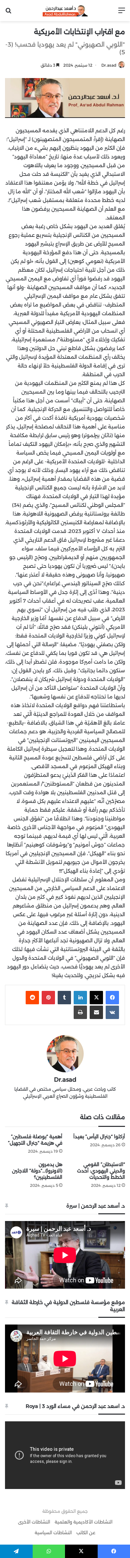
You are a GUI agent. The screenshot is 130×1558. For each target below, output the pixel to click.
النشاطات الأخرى (34, 1522)
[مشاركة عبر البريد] (96, 1012)
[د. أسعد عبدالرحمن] (65, 10)
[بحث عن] (8, 12)
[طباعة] (80, 1012)
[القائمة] (121, 12)
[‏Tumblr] (64, 997)
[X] (96, 997)
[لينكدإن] (80, 997)
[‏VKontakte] (112, 1012)
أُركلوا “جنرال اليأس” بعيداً (99, 1137)
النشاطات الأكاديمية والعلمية (83, 1522)
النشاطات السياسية (53, 1532)
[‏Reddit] (32, 997)
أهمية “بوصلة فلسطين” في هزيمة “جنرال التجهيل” (35, 1140)
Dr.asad (108, 65)
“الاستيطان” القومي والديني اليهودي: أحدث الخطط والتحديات (101, 1170)
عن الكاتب (85, 1532)
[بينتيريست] (48, 997)
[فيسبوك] (112, 997)
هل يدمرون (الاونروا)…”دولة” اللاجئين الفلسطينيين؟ (37, 1170)
